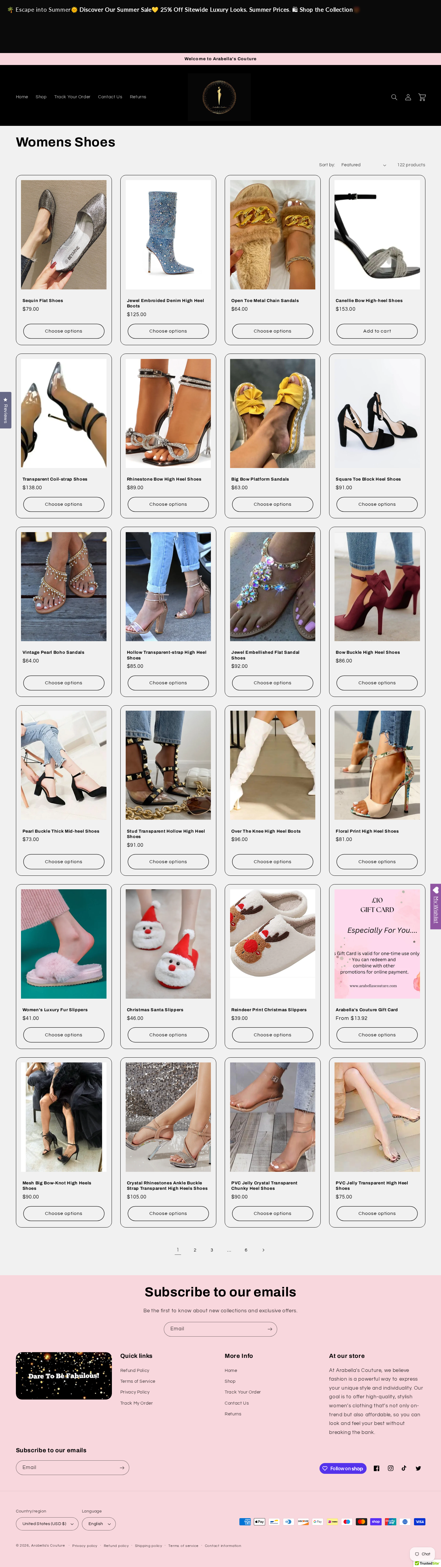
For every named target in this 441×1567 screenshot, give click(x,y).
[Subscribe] (270, 1329)
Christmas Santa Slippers (155, 1009)
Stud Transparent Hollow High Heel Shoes (166, 834)
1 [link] (177, 1250)
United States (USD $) (44, 1524)
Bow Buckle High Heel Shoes (368, 652)
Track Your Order (243, 1392)
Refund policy (116, 1546)
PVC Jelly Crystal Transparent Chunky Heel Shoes (264, 1185)
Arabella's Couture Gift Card (367, 1009)
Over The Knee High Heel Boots (266, 831)
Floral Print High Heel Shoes (367, 831)
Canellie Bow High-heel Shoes (369, 300)
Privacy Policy (135, 1392)
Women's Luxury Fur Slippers (55, 1009)
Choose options (64, 331)
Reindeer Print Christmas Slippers (269, 1009)
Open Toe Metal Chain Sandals (265, 300)
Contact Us (237, 1403)
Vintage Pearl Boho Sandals (53, 652)
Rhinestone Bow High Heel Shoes (164, 479)
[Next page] (263, 1250)
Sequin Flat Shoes (42, 300)
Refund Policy (134, 1370)
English (95, 1524)
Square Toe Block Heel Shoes (368, 479)
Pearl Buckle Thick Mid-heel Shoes (61, 831)
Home (231, 1370)
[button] (394, 97)
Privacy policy (85, 1546)
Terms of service (183, 1546)
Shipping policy (148, 1546)
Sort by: (327, 165)
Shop (230, 1381)
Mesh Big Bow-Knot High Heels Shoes (57, 1185)
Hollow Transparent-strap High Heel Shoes (166, 655)
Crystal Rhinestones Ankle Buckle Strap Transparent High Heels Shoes (167, 1185)
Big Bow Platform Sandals (260, 479)
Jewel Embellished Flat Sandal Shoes (265, 655)
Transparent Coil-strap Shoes (55, 479)
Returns (233, 1414)
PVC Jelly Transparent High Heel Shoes (372, 1185)
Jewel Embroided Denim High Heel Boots (165, 303)
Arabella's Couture (48, 1545)
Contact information (223, 1546)
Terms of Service (137, 1381)
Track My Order (136, 1403)
